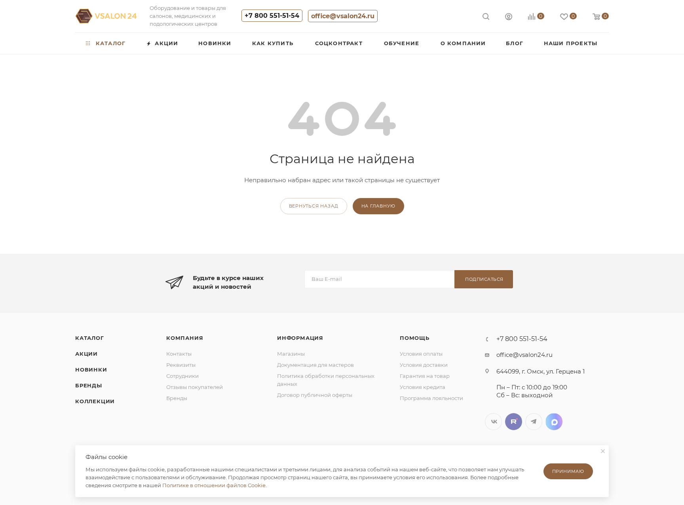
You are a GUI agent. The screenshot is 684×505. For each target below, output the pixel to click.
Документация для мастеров (315, 365)
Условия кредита (422, 387)
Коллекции (95, 401)
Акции (86, 354)
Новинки (91, 369)
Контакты (179, 354)
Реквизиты (181, 365)
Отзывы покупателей (194, 387)
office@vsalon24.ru (342, 16)
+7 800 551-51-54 (272, 15)
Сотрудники (182, 376)
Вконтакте (493, 421)
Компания (184, 338)
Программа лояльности (431, 398)
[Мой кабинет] (508, 18)
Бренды (88, 385)
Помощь (414, 338)
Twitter (513, 421)
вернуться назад (313, 206)
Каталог (89, 338)
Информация (300, 338)
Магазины (291, 354)
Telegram (533, 421)
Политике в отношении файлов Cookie (214, 485)
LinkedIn (553, 421)
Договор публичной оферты (314, 395)
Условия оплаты (421, 354)
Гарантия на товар (425, 376)
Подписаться (484, 279)
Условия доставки (424, 365)
